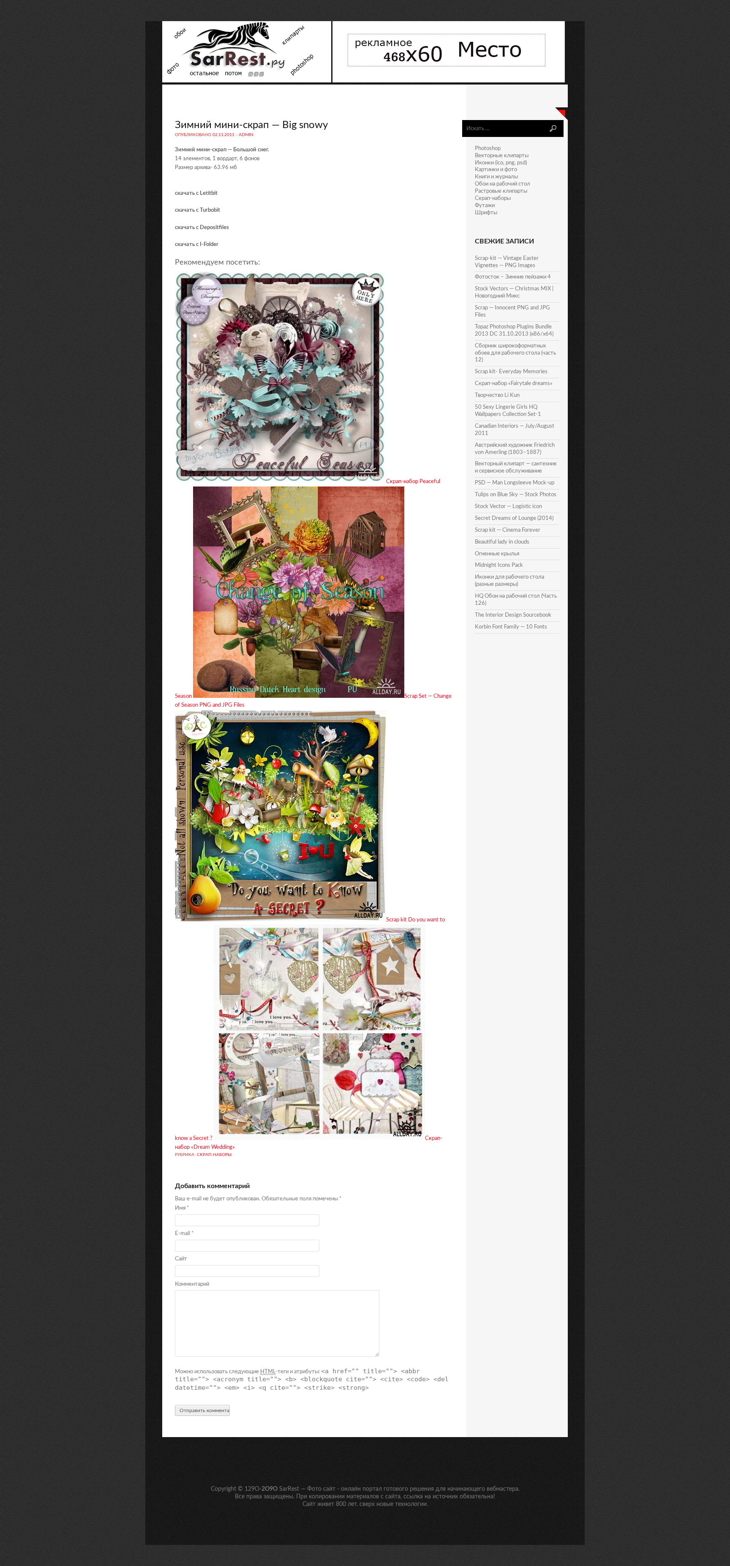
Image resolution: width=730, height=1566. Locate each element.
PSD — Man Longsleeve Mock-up (514, 483)
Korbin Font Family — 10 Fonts (511, 627)
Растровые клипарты (501, 191)
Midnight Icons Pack (499, 565)
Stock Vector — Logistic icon (508, 506)
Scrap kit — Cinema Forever (507, 530)
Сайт (181, 1259)
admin (246, 135)
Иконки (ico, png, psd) (501, 163)
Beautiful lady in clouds (502, 542)
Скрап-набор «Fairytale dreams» (514, 383)
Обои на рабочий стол (502, 184)
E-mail (184, 1233)
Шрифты (486, 213)
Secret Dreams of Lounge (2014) (514, 518)
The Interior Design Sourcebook (513, 615)
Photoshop (488, 148)
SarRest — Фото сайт (307, 1489)
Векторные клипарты (501, 156)
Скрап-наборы (214, 1155)
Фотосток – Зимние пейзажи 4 (513, 277)
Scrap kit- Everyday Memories (511, 371)
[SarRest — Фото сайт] (247, 81)
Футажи (485, 205)
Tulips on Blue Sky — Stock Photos (515, 494)
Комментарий (192, 1284)
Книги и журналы (496, 177)
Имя (182, 1208)
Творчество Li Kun (497, 395)
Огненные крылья (497, 554)
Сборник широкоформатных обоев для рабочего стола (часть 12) (515, 353)
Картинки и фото (496, 169)
